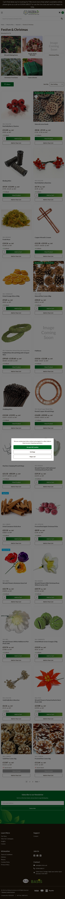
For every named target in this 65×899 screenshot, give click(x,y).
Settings (32, 452)
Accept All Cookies (32, 447)
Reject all (32, 456)
